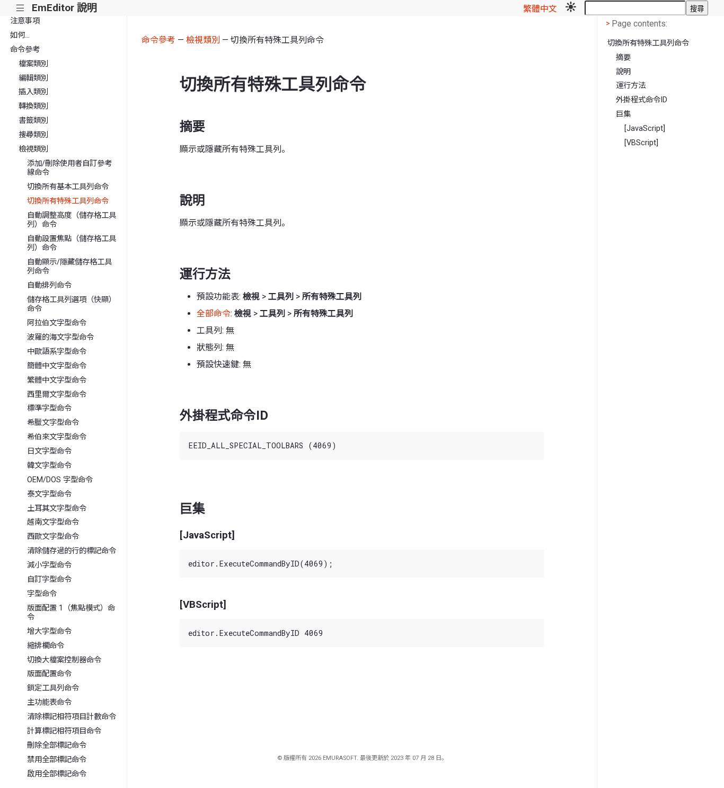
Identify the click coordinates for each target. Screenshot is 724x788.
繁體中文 (540, 9)
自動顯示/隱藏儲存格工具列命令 (69, 267)
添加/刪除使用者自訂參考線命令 (69, 168)
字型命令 (42, 593)
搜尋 (697, 9)
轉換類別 (33, 106)
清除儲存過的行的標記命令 (71, 550)
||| (20, 8)
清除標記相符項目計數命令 (71, 716)
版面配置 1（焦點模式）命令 (71, 613)
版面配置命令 (49, 673)
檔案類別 (33, 63)
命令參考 (25, 49)
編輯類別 (33, 78)
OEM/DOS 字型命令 (60, 479)
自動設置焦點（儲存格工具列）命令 (71, 243)
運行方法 (631, 85)
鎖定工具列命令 (53, 688)
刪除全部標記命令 (56, 745)
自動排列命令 (49, 285)
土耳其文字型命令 (56, 508)
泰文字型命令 (49, 494)
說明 (623, 71)
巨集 (623, 114)
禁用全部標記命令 (56, 759)
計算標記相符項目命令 (64, 731)
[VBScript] (641, 142)
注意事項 (25, 20)
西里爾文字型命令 (56, 394)
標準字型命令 (49, 408)
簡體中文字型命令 (56, 365)
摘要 (623, 57)
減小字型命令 (49, 565)
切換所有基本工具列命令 (68, 186)
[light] (571, 8)
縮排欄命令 (45, 645)
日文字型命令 (49, 451)
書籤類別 (33, 120)
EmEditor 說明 (64, 8)
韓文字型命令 (49, 465)
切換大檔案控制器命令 (64, 660)
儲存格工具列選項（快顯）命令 (71, 304)
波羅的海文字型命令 (60, 337)
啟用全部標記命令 (56, 773)
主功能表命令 (49, 702)
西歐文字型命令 (53, 536)
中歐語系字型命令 (56, 351)
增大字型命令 (49, 631)
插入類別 (33, 91)
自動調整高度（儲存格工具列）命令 (71, 220)
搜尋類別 (33, 134)
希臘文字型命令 (53, 422)
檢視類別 (33, 149)
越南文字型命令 (53, 522)
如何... (20, 35)
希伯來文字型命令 (56, 436)
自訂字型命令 (49, 579)
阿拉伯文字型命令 (56, 322)
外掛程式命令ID (641, 99)
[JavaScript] (644, 128)
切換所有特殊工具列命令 (68, 201)
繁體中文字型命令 (56, 380)
